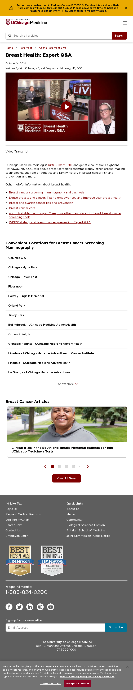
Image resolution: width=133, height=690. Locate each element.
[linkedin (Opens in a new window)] (29, 606)
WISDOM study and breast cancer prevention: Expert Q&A (50, 222)
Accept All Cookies (77, 683)
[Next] (86, 466)
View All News (67, 478)
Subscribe (116, 627)
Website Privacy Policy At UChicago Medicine (87, 676)
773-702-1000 (66, 649)
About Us (72, 509)
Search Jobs (14, 525)
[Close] (127, 667)
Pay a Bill (12, 509)
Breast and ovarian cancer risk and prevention (41, 203)
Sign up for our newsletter (24, 620)
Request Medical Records (23, 514)
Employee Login (17, 535)
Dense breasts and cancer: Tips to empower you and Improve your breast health (65, 197)
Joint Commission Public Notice (88, 535)
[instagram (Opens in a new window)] (40, 606)
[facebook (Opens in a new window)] (9, 606)
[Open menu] (124, 23)
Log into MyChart (17, 519)
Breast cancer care (22, 208)
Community (74, 519)
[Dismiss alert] (126, 8)
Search (119, 35)
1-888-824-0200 (26, 590)
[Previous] (47, 466)
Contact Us (13, 530)
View (65, 10)
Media (70, 514)
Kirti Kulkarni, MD (60, 165)
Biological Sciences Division (85, 525)
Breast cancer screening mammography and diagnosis (46, 192)
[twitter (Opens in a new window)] (19, 606)
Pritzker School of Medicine (85, 530)
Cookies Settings (50, 683)
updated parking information (87, 10)
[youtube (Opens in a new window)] (50, 606)
